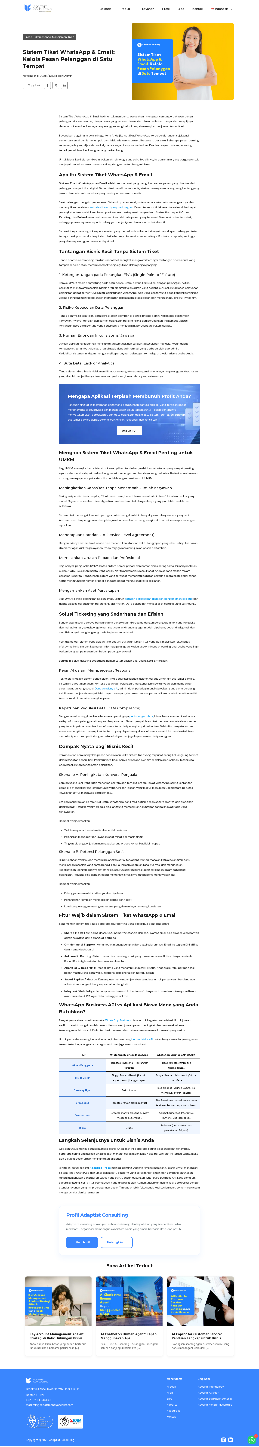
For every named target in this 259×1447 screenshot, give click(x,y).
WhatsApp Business (118, 1020)
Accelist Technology (211, 1386)
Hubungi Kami (116, 1242)
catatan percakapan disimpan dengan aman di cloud (159, 599)
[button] (129, 430)
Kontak (171, 1416)
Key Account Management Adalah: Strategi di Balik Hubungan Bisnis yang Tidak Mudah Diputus (57, 1336)
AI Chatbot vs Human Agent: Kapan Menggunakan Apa (129, 1336)
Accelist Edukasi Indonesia (215, 1398)
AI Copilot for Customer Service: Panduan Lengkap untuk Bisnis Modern (197, 1336)
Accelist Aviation (208, 1392)
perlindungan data (141, 716)
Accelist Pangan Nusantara (215, 1404)
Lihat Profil (82, 1242)
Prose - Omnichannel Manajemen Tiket (49, 37)
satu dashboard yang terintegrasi (111, 207)
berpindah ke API (142, 1039)
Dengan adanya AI (106, 688)
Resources (173, 1410)
